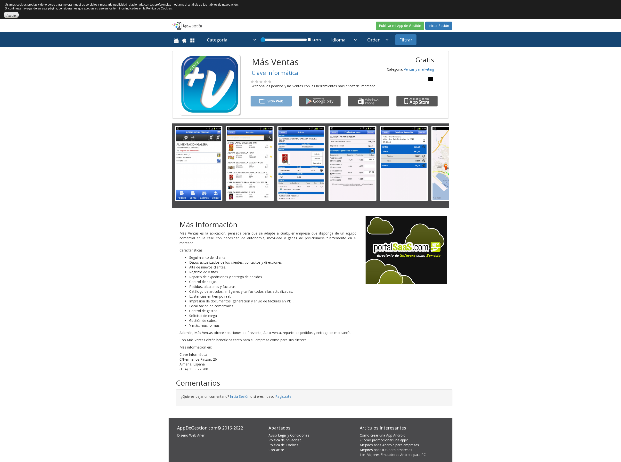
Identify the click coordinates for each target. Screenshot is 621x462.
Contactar (276, 449)
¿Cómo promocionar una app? (384, 440)
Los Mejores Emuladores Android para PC (393, 454)
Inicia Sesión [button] (239, 396)
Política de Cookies (283, 445)
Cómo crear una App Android (382, 435)
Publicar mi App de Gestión (400, 25)
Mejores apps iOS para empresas (386, 449)
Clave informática (275, 73)
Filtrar (405, 40)
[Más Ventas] (198, 163)
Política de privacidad (285, 440)
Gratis (316, 40)
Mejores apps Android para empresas (389, 445)
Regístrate (283, 396)
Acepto (11, 15)
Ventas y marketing (419, 69)
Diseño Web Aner (190, 435)
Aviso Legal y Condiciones (289, 435)
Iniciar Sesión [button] (438, 25)
